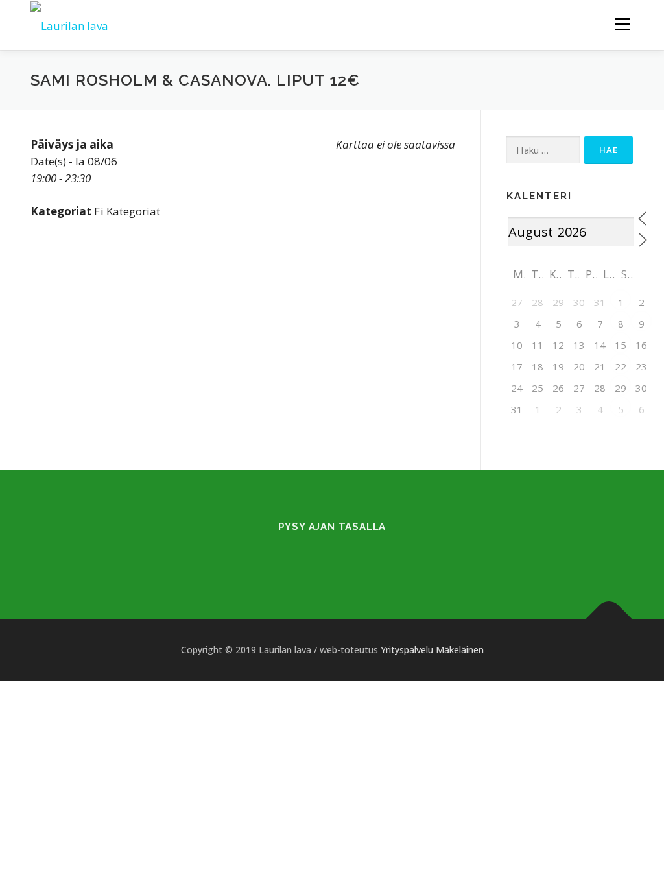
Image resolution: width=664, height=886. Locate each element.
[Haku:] (543, 150)
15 (620, 345)
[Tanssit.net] (347, 554)
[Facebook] (316, 554)
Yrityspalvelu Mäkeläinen (432, 649)
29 (620, 387)
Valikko (622, 24)
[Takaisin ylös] (609, 618)
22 (620, 366)
